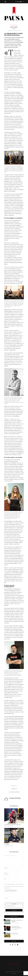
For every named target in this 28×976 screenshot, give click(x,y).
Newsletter (14, 903)
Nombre (6, 867)
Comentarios (14, 785)
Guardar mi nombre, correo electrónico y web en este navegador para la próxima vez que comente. (14, 886)
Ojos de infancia (14, 933)
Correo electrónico (6, 873)
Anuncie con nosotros (14, 963)
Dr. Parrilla (6, 844)
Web (5, 878)
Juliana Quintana (14, 791)
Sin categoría (14, 25)
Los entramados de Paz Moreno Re (12, 824)
